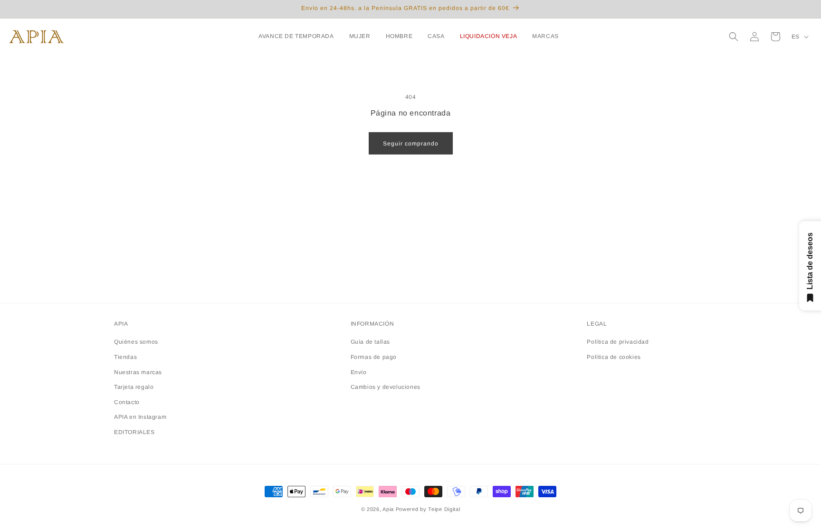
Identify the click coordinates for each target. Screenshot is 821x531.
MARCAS (545, 36)
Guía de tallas (370, 341)
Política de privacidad (618, 341)
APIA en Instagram (140, 417)
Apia (388, 509)
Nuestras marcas (138, 372)
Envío (359, 372)
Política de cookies (613, 357)
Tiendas (125, 357)
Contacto (127, 402)
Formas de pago (374, 357)
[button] (298, 36)
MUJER (360, 36)
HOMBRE (399, 36)
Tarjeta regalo (133, 387)
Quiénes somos (136, 341)
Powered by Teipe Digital (428, 509)
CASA (436, 36)
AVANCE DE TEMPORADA (296, 36)
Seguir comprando (411, 143)
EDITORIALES (134, 432)
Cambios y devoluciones (385, 387)
